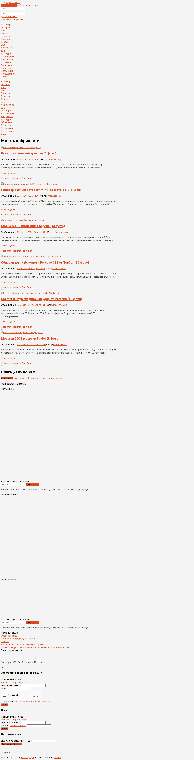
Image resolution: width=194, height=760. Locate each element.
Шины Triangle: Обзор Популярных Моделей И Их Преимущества (35, 647)
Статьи (5, 41)
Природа (5, 38)
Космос (4, 33)
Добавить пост (9, 5)
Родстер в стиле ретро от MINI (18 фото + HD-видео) (41, 190)
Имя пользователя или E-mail (16, 740)
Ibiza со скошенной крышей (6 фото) (28, 153)
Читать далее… (9, 172)
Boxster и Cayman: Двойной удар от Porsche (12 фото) (41, 299)
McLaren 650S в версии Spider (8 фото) (30, 338)
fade (50, 159)
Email (3, 688)
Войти (4, 705)
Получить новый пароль (11, 744)
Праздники (7, 70)
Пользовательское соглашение (34, 701)
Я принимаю (27, 701)
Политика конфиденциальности (18, 638)
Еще (3, 44)
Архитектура (7, 47)
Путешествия (8, 73)
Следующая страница (52, 378)
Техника (5, 36)
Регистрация (27, 757)
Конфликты (7, 59)
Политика (6, 67)
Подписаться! (32, 484)
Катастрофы (7, 56)
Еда (3, 50)
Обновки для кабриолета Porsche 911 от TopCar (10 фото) (45, 262)
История (5, 27)
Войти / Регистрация (28, 5)
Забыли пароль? (18, 725)
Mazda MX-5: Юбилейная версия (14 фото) (33, 226)
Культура (6, 53)
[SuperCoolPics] (12, 2)
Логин (4, 729)
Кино (3, 30)
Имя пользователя (11, 685)
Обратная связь (9, 635)
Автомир (5, 24)
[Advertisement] (80, 435)
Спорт (4, 76)
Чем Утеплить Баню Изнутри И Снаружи (22, 644)
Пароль (13, 725)
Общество (6, 65)
